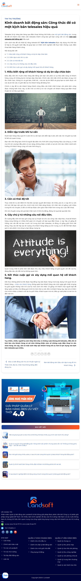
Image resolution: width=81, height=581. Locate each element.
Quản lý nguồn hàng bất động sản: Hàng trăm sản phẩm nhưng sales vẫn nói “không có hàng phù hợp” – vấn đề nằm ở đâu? (43, 444)
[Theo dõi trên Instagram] (7, 532)
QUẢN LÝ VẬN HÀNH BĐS (66, 538)
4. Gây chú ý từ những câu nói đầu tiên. (22, 64)
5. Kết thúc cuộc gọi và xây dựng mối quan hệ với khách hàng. (30, 67)
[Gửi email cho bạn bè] (42, 353)
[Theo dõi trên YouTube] (15, 532)
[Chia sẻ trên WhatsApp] (32, 353)
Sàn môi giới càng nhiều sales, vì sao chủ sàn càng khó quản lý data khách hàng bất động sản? (41, 454)
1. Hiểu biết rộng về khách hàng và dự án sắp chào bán (27, 54)
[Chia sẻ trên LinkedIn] (48, 353)
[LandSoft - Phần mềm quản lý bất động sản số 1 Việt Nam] (12, 5)
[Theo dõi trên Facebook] (3, 532)
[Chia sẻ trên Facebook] (35, 353)
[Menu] (78, 4)
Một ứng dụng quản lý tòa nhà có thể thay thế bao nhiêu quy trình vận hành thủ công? (39, 435)
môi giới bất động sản (63, 34)
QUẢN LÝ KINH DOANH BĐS (40, 538)
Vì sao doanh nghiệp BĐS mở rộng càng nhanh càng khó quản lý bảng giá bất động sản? (39, 474)
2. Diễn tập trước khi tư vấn (17, 57)
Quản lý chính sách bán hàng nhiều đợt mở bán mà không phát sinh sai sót (35, 464)
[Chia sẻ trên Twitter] (38, 353)
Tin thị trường (13, 19)
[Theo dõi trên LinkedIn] (11, 532)
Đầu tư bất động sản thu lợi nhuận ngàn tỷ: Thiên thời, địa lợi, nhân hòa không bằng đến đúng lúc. (22, 364)
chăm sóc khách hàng (23, 284)
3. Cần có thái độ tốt (15, 61)
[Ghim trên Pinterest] (45, 353)
